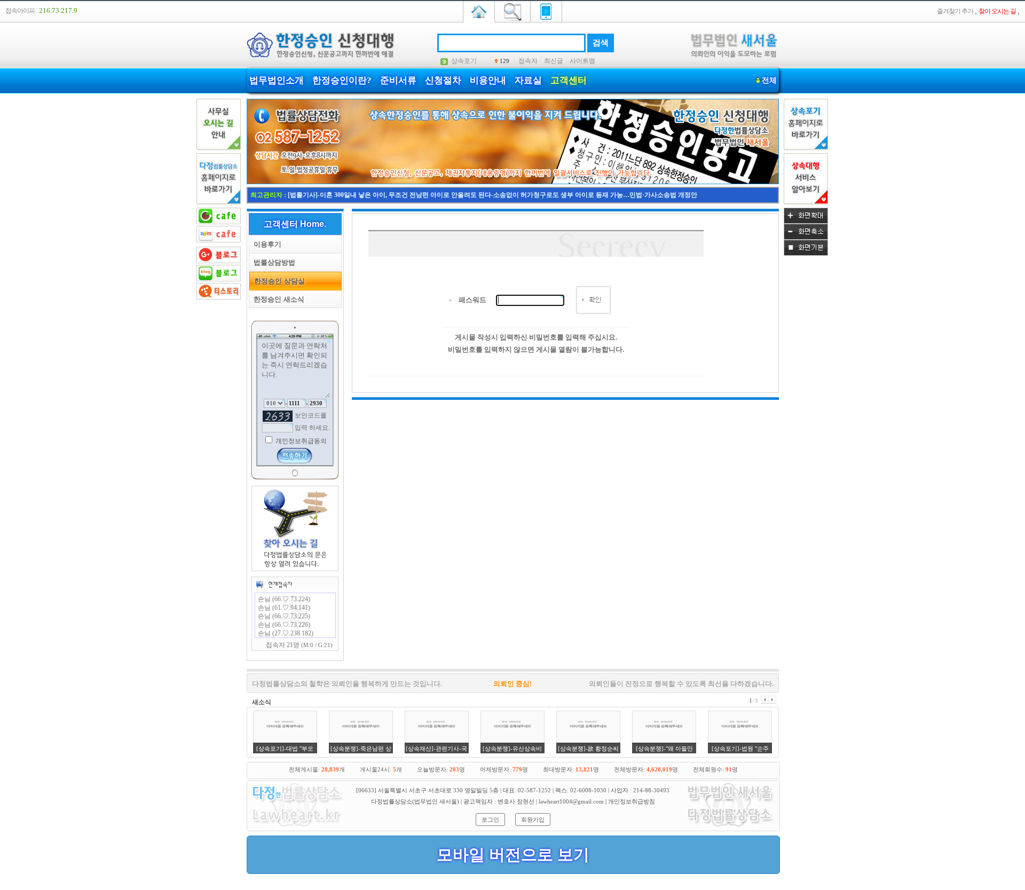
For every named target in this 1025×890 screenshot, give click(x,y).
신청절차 (443, 80)
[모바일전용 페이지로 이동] (546, 10)
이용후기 (265, 244)
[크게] (806, 221)
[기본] (806, 253)
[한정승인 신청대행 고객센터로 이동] (513, 182)
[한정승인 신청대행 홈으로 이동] (479, 10)
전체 (769, 80)
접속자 (528, 61)
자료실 (528, 80)
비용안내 (488, 80)
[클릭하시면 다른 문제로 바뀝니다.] (277, 416)
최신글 (553, 61)
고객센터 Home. (295, 224)
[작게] (806, 237)
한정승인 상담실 (277, 281)
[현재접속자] (274, 584)
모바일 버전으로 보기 (513, 854)
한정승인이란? (342, 80)
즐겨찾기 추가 (955, 11)
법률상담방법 (272, 262)
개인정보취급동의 (300, 441)
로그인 (490, 819)
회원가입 (533, 819)
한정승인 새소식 (276, 299)
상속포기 (464, 61)
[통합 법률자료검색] (512, 10)
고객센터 (568, 80)
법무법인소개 (276, 80)
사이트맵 (582, 61)
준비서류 (398, 80)
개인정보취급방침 (631, 801)
